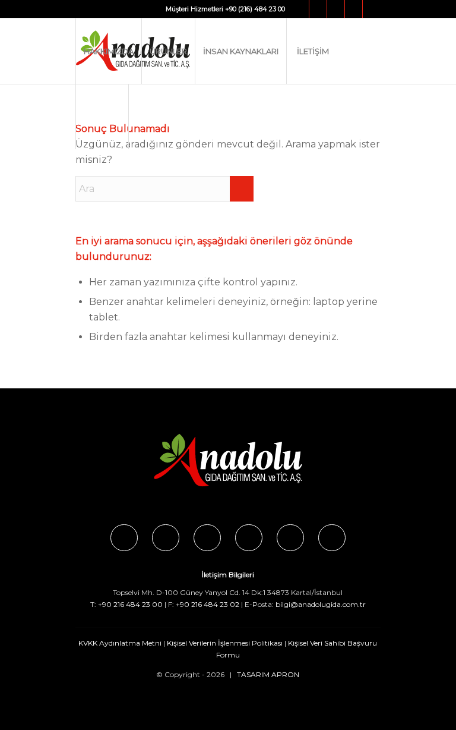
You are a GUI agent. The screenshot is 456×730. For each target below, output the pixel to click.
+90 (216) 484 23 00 (255, 9)
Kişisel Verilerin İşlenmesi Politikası (225, 642)
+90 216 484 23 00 (130, 604)
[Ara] (102, 116)
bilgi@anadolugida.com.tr (321, 604)
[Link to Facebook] (300, 9)
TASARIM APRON (268, 674)
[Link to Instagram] (318, 9)
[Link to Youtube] (353, 9)
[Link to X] (335, 9)
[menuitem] (108, 51)
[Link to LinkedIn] (372, 9)
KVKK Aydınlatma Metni (120, 642)
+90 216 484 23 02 (207, 604)
